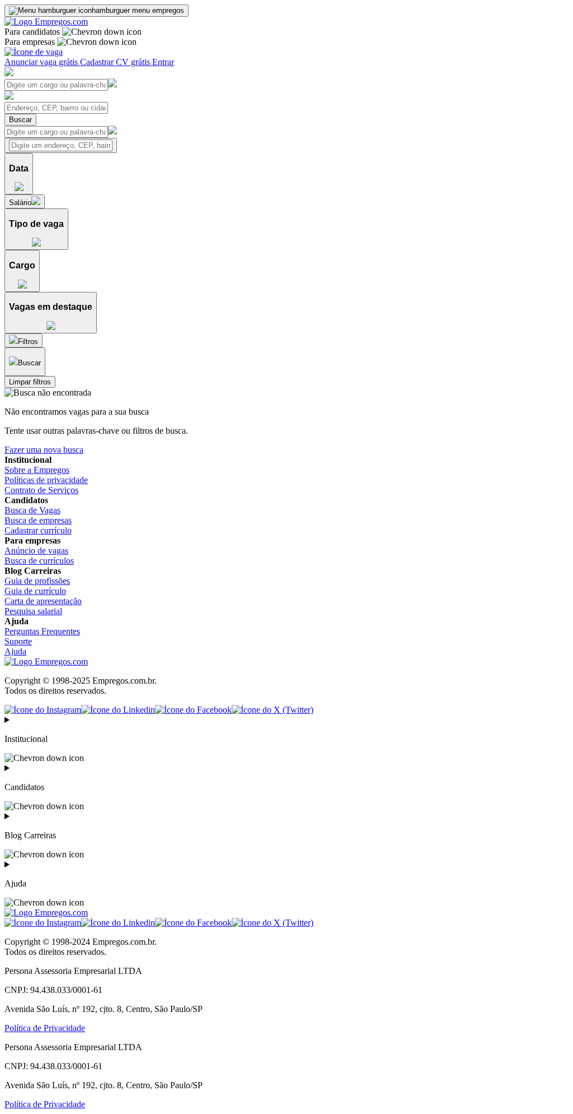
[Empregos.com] (46, 21)
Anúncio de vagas (36, 550)
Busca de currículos (39, 560)
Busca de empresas (38, 520)
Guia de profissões (37, 581)
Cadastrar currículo (38, 530)
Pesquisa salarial (33, 611)
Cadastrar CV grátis (116, 62)
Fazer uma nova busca (43, 449)
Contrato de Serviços (41, 490)
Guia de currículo (35, 591)
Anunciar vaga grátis (42, 62)
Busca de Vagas (32, 510)
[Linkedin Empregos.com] (118, 709)
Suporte (18, 641)
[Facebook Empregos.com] (193, 709)
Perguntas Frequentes (42, 631)
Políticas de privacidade (46, 480)
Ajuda (15, 651)
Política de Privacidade (44, 1028)
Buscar (20, 119)
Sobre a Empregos (36, 470)
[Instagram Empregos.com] (42, 709)
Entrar (163, 62)
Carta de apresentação (43, 601)
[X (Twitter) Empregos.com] (272, 709)
